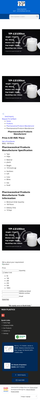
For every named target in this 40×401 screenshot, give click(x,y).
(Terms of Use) (34, 387)
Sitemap (5, 333)
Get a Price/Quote (8, 141)
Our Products (7, 328)
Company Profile (8, 325)
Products (9, 124)
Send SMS (21, 380)
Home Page (6, 323)
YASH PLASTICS (21, 10)
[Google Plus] (2, 316)
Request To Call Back (9, 119)
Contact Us (6, 331)
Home (8, 121)
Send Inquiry (9, 116)
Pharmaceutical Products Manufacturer (20, 126)
